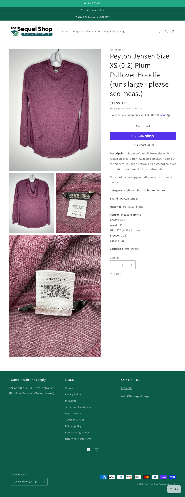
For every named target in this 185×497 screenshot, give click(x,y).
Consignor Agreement (78, 432)
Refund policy (73, 426)
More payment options (143, 144)
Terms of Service (74, 419)
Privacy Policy (73, 394)
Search (69, 388)
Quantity (114, 257)
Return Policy (73, 413)
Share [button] (117, 273)
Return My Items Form (78, 438)
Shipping (114, 108)
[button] (85, 31)
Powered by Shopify (167, 484)
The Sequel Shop (151, 484)
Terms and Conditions (78, 407)
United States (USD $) (26, 481)
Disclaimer (71, 400)
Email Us (126, 388)
